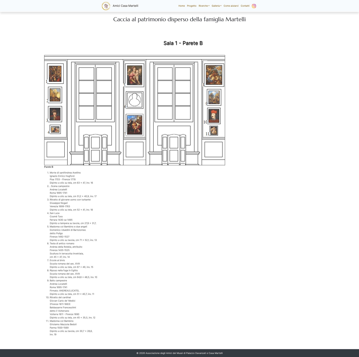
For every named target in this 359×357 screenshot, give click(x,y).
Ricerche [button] (203, 5)
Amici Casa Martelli (125, 5)
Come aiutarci (231, 5)
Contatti (245, 5)
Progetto (191, 5)
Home (182, 5)
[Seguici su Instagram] (254, 6)
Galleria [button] (216, 5)
